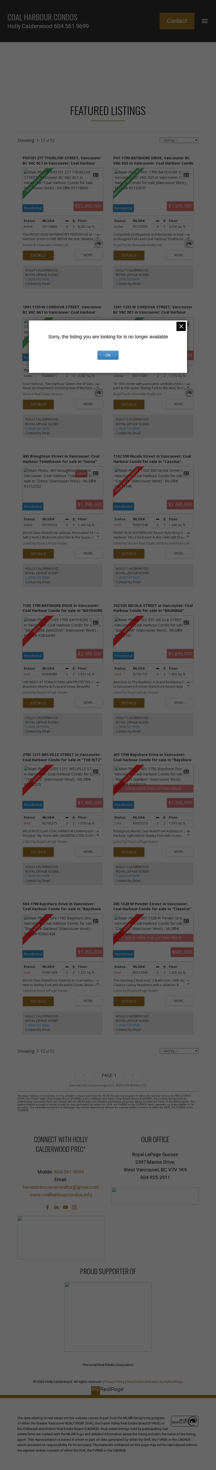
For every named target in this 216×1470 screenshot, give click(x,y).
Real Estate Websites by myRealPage (155, 1382)
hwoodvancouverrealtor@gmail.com (61, 1187)
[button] (177, 21)
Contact (177, 21)
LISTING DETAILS (38, 255)
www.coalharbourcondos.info (61, 1194)
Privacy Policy (114, 1382)
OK (108, 355)
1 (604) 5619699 (37, 279)
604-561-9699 (69, 1172)
